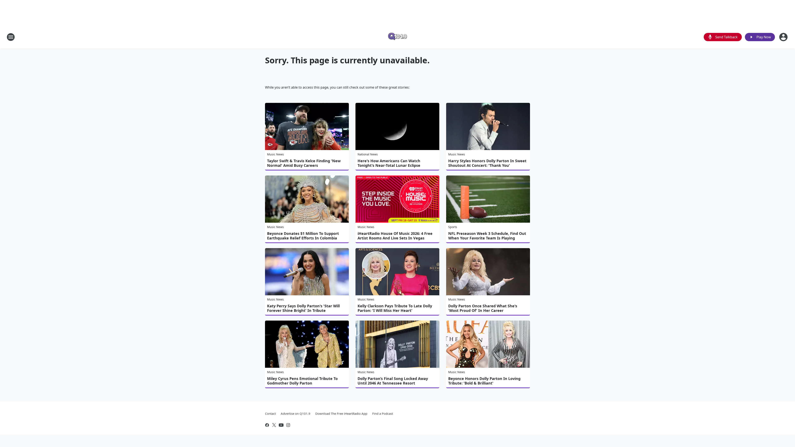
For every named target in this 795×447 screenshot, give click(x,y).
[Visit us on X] (274, 425)
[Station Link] (397, 37)
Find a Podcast (382, 413)
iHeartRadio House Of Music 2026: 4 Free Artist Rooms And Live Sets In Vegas (395, 235)
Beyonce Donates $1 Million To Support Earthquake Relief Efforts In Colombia (303, 235)
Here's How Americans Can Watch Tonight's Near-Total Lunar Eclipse (389, 163)
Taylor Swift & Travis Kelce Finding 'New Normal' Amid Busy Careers (304, 163)
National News (368, 154)
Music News (275, 154)
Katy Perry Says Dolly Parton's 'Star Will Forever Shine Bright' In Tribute (303, 308)
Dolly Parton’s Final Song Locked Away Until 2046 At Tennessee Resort (393, 380)
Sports (452, 227)
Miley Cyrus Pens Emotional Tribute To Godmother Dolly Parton (302, 380)
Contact (270, 413)
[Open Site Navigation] (11, 37)
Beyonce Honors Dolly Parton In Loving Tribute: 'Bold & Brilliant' (484, 380)
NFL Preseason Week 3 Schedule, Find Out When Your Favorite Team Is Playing (487, 235)
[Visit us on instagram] (288, 425)
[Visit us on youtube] (281, 425)
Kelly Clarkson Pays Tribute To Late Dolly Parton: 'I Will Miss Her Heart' (395, 308)
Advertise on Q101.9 (295, 413)
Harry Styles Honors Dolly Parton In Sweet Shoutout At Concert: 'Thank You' (487, 163)
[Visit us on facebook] (267, 425)
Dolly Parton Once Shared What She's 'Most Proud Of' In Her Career (482, 308)
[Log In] (783, 37)
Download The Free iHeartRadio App (341, 413)
